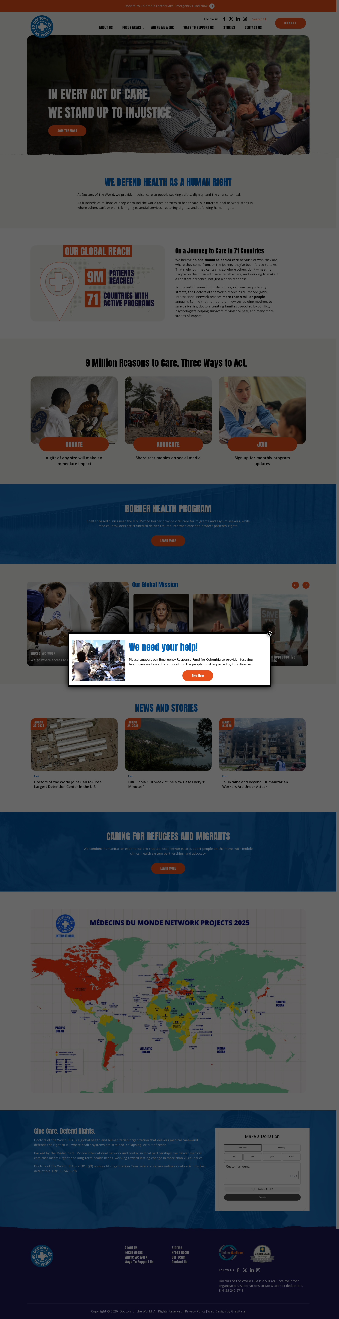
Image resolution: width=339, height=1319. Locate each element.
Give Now (198, 675)
